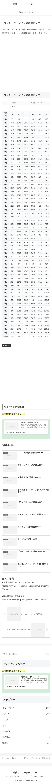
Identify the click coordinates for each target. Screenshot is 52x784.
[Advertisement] (26, 63)
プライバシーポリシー (38, 776)
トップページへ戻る (13, 776)
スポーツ (7, 346)
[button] (47, 653)
